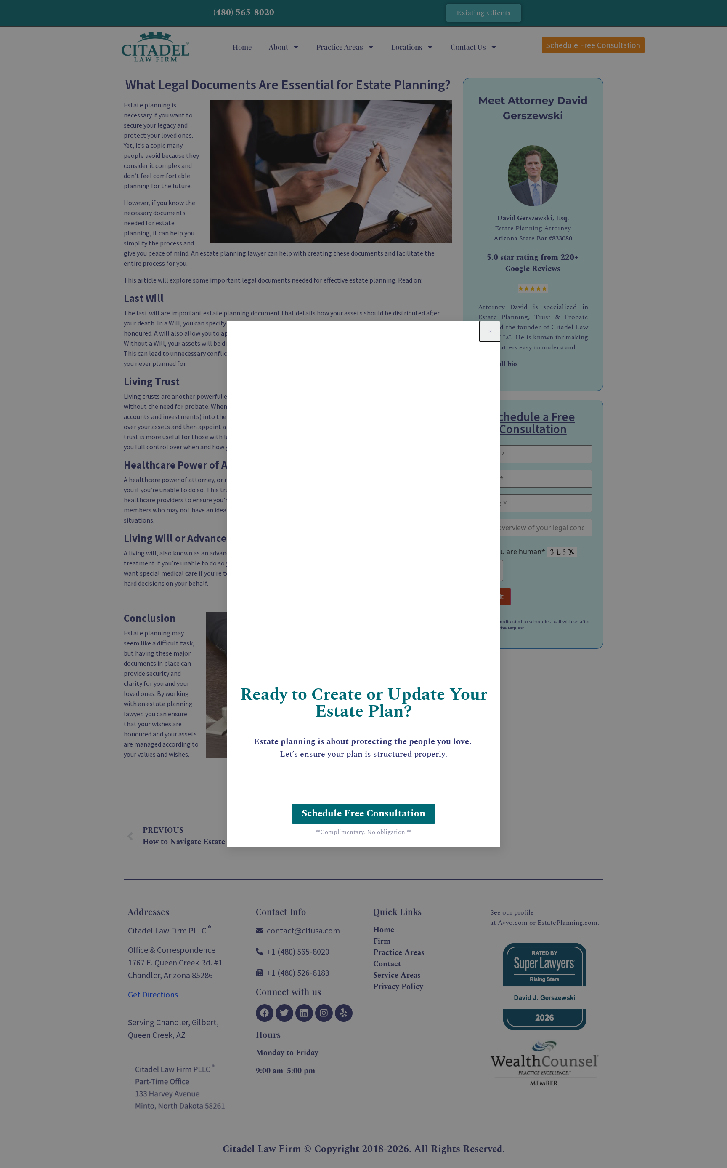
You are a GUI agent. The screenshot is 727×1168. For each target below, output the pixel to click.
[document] (363, 584)
